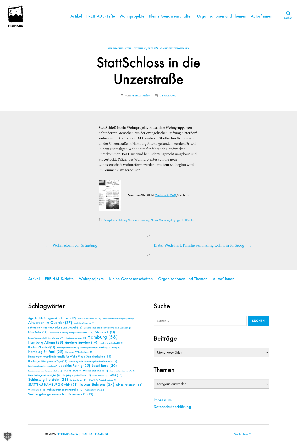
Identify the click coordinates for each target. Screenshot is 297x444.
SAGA (116, 375)
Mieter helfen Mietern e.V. (122, 371)
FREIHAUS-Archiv (140, 95)
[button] (7, 436)
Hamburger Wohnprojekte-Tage (47, 361)
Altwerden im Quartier (50, 323)
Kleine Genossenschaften (171, 16)
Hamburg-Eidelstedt (111, 343)
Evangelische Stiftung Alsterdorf (120, 220)
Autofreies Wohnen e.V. (84, 323)
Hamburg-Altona (149, 220)
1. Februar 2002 (168, 95)
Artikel (76, 16)
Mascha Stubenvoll (95, 371)
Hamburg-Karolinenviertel (68, 348)
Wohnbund (36, 390)
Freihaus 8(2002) (165, 195)
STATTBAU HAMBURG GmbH (53, 385)
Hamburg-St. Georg (109, 348)
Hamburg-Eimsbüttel (41, 347)
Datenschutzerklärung (172, 407)
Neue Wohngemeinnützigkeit (44, 375)
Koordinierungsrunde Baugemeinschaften (45, 371)
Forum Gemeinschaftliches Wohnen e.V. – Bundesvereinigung (57, 338)
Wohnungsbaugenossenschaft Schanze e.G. (60, 394)
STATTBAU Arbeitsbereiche (102, 380)
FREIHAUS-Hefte (100, 16)
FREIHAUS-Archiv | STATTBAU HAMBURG (83, 434)
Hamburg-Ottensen (88, 348)
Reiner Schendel (99, 375)
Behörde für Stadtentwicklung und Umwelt (55, 327)
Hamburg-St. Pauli (45, 352)
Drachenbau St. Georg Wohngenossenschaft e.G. (71, 333)
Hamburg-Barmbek (81, 342)
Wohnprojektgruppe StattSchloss (177, 220)
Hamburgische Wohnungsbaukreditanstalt (93, 361)
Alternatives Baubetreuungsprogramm (118, 319)
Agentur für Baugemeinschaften (52, 318)
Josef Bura (104, 366)
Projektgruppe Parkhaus (77, 375)
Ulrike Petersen (129, 384)
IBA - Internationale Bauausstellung (42, 366)
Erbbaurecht (105, 332)
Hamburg (102, 337)
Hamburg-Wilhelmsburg (80, 352)
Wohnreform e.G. (94, 390)
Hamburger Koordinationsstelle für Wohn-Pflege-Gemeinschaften (69, 356)
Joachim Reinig (74, 366)
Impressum (163, 400)
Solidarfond (78, 380)
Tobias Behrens (96, 384)
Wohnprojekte (132, 16)
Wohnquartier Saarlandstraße (65, 389)
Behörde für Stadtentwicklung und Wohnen (109, 328)
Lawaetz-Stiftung (72, 371)
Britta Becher (37, 332)
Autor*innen (261, 16)
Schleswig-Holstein (48, 380)
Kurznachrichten (119, 48)
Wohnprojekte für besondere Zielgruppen (161, 48)
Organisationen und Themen (221, 16)
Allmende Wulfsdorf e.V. (89, 319)
